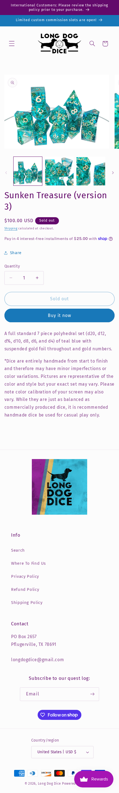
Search (18, 550)
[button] (11, 43)
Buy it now (59, 315)
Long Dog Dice (49, 783)
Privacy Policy (25, 576)
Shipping (10, 228)
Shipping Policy (26, 602)
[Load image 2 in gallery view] (59, 171)
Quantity (12, 266)
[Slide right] (113, 173)
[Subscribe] (92, 694)
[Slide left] (6, 173)
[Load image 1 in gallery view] (28, 171)
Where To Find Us (28, 563)
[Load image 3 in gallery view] (90, 171)
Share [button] (16, 252)
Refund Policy (25, 589)
